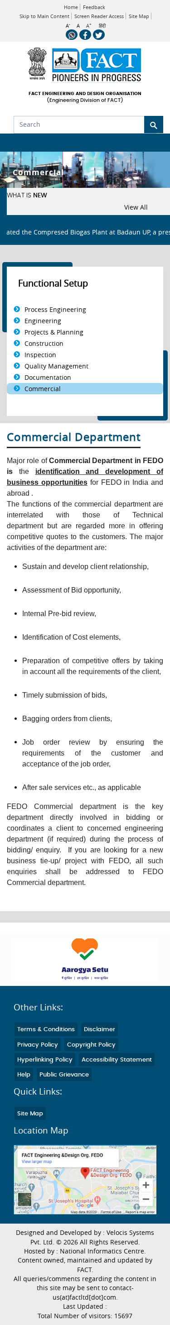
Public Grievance (64, 1075)
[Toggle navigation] (12, 143)
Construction (43, 343)
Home (71, 7)
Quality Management (56, 366)
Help (23, 1075)
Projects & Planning (53, 332)
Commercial (42, 388)
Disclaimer (99, 1030)
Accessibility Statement (117, 1060)
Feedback (94, 7)
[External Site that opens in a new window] (85, 959)
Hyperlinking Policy (45, 1060)
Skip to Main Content (44, 16)
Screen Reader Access (99, 16)
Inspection (40, 354)
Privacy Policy (37, 1045)
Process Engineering (55, 309)
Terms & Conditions (46, 1030)
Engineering (42, 320)
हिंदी (102, 26)
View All (136, 207)
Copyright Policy (91, 1045)
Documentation (47, 377)
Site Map (139, 16)
